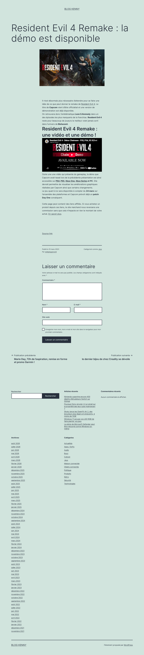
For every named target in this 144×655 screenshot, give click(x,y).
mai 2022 (15, 614)
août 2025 (15, 484)
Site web (46, 317)
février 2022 (16, 621)
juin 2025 (15, 490)
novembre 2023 (17, 554)
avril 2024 (15, 537)
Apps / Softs (69, 447)
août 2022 (15, 604)
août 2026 (15, 443)
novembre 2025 (17, 474)
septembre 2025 (18, 480)
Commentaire (48, 280)
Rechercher (16, 392)
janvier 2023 (16, 588)
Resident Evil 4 (88, 104)
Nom (44, 305)
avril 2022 (15, 618)
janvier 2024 (16, 547)
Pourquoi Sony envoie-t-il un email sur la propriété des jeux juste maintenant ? (80, 406)
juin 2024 (15, 531)
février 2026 (16, 464)
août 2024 (15, 524)
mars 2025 (15, 500)
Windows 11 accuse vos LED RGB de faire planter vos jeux (79, 420)
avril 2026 (15, 457)
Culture (67, 457)
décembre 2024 (17, 511)
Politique (67, 470)
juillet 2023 (15, 568)
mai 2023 (15, 574)
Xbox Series (81, 181)
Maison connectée (71, 464)
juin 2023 (15, 571)
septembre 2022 (18, 601)
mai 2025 (15, 494)
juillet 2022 (15, 608)
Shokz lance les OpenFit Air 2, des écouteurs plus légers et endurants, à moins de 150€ (79, 414)
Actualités (68, 443)
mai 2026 (15, 453)
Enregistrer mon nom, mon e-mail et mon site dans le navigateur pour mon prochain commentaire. (73, 330)
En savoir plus (54, 214)
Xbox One (70, 181)
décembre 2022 (17, 591)
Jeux (100, 249)
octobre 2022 (17, 598)
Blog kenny (72, 9)
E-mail (77, 305)
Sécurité (67, 480)
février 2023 (16, 584)
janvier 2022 (16, 625)
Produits (67, 474)
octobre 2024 (17, 517)
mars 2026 (15, 460)
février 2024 (16, 544)
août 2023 (15, 564)
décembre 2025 (17, 470)
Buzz (66, 453)
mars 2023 (15, 581)
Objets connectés (71, 467)
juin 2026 (15, 450)
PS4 (58, 181)
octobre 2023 (17, 557)
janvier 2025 (16, 507)
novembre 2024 (18, 514)
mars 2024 (15, 541)
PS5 (62, 181)
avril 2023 (15, 578)
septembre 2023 (18, 561)
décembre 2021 (17, 628)
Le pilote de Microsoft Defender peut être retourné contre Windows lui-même (79, 426)
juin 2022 (15, 611)
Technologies (69, 484)
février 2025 (16, 504)
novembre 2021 (17, 631)
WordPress (128, 645)
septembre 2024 (18, 521)
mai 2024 (15, 534)
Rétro (66, 477)
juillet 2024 (15, 527)
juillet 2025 (15, 487)
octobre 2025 (17, 477)
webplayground (51, 252)
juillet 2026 (15, 447)
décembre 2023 (17, 551)
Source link (47, 233)
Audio (66, 450)
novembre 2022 (17, 594)
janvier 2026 (16, 467)
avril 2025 (15, 497)
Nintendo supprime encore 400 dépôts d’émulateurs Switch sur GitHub (77, 399)
